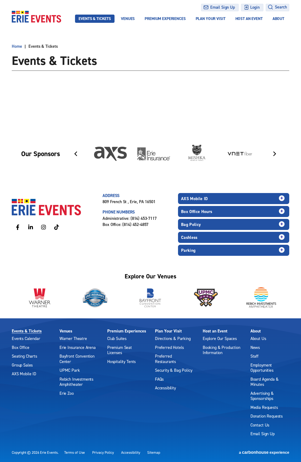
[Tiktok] (56, 227)
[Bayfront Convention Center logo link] (150, 297)
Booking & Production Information (221, 350)
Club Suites (117, 338)
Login (255, 7)
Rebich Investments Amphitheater (76, 382)
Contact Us (259, 425)
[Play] (281, 134)
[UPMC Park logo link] (206, 297)
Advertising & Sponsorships (262, 396)
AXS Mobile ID (24, 373)
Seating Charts (24, 356)
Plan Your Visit (211, 18)
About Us (258, 338)
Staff (254, 356)
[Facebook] (17, 227)
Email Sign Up (222, 7)
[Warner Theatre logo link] (39, 297)
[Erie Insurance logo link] (153, 153)
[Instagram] (43, 227)
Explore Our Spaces (220, 338)
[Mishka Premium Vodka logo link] (197, 154)
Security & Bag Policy (173, 370)
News (255, 347)
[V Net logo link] (240, 154)
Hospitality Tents (121, 361)
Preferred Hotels (169, 347)
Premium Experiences (165, 18)
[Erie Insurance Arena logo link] (95, 297)
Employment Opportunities (261, 368)
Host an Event (249, 18)
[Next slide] (274, 154)
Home (17, 46)
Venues (128, 18)
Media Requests (264, 407)
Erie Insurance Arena (77, 347)
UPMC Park (69, 370)
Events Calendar (26, 338)
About (278, 18)
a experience (264, 452)
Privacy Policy (103, 452)
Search (281, 7)
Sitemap (153, 452)
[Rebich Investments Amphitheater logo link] (261, 297)
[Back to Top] (291, 450)
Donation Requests (266, 416)
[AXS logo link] (110, 154)
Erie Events (36, 17)
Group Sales (22, 365)
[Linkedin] (30, 227)
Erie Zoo (66, 393)
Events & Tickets (95, 18)
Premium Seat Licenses (119, 350)
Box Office (20, 347)
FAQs (159, 379)
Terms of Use (74, 452)
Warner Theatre (73, 338)
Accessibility (165, 387)
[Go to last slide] (76, 154)
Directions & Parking (173, 338)
